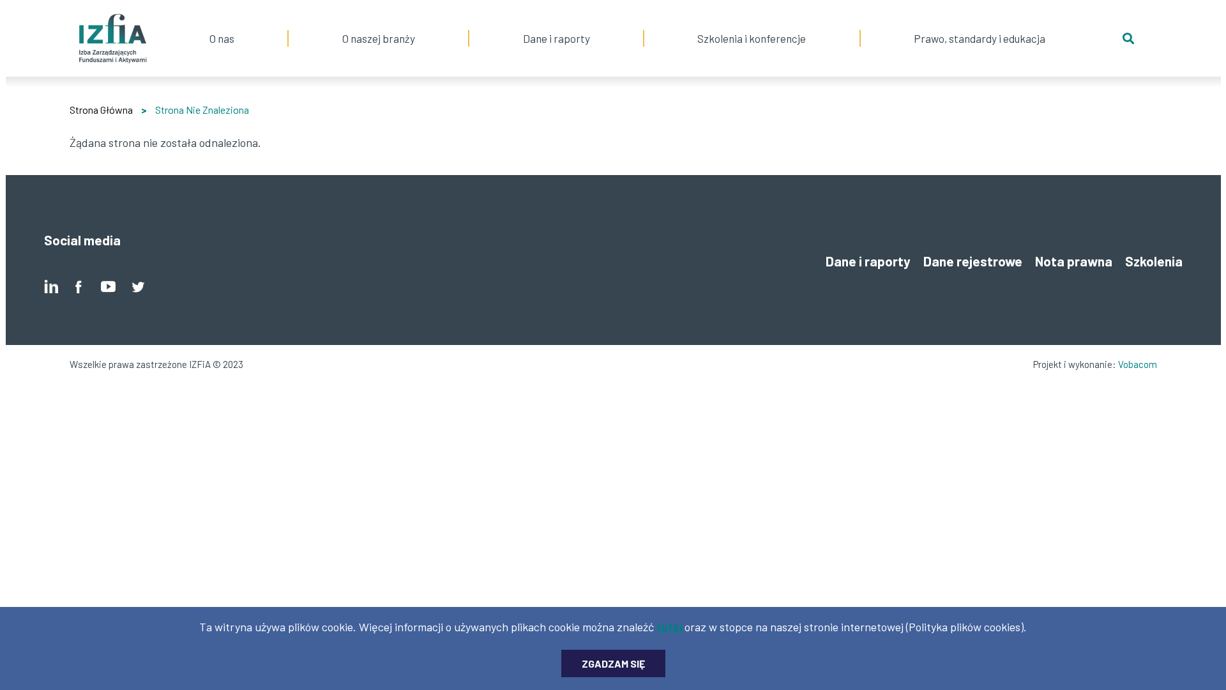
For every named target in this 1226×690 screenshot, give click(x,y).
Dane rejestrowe (972, 261)
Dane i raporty (556, 38)
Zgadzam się (613, 663)
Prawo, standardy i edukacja (979, 22)
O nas (222, 22)
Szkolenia (1154, 261)
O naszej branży (378, 22)
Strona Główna (101, 109)
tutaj (669, 627)
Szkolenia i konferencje (751, 22)
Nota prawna (1073, 261)
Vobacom (1137, 364)
